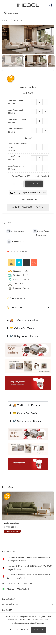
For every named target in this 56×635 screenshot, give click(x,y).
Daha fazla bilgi (19, 630)
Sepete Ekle (34, 184)
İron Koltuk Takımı (11, 523)
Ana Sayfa (6, 20)
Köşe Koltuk (18, 20)
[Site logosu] (28, 5)
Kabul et (38, 630)
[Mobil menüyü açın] (50, 5)
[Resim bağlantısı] (28, 349)
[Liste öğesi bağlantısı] (28, 559)
